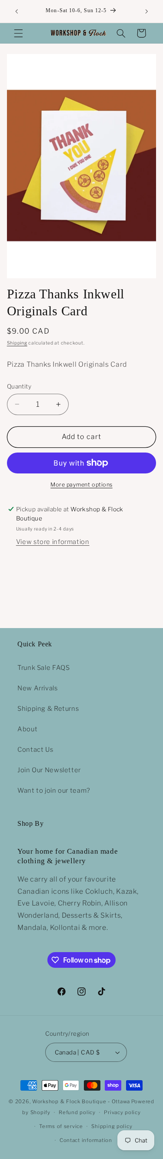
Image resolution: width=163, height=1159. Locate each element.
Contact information (86, 1140)
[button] (18, 33)
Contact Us (35, 750)
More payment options (81, 484)
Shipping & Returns (48, 709)
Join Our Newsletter (49, 770)
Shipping (17, 343)
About (27, 729)
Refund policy (77, 1112)
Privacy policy (122, 1112)
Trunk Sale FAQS (43, 668)
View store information (53, 542)
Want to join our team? (53, 790)
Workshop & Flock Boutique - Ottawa (81, 1101)
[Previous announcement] (16, 11)
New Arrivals (37, 688)
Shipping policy (111, 1126)
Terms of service (61, 1126)
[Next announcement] (146, 11)
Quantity (19, 386)
